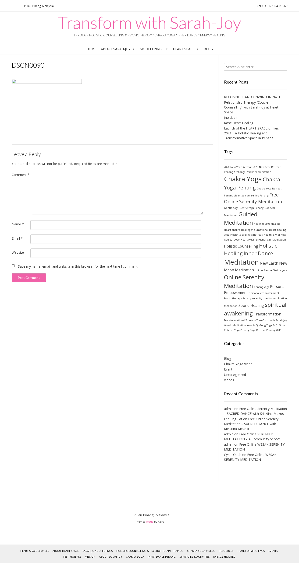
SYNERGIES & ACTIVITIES (194, 556)
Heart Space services (34, 551)
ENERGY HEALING (224, 556)
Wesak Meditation (235, 325)
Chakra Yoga (243, 178)
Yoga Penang (241, 330)
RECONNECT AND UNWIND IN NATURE (254, 97)
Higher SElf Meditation (272, 239)
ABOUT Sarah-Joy (115, 49)
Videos (229, 380)
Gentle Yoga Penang (251, 208)
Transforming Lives (251, 551)
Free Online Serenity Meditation (253, 198)
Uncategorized (235, 374)
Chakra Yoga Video (238, 364)
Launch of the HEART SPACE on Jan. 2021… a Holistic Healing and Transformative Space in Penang (251, 133)
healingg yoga (262, 223)
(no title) (230, 117)
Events (273, 551)
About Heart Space (66, 551)
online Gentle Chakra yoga (271, 270)
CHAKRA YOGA (135, 556)
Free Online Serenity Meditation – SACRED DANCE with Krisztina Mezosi (251, 424)
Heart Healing (249, 239)
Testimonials (72, 556)
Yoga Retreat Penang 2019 (265, 330)
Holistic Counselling (241, 246)
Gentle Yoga (231, 208)
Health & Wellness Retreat (246, 234)
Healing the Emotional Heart (258, 229)
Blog (208, 49)
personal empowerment (264, 293)
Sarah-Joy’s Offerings (97, 551)
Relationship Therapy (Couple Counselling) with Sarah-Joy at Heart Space (251, 107)
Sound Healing (251, 305)
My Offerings (152, 49)
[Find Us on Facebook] (10, 6)
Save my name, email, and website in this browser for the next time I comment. (78, 266)
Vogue (149, 521)
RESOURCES (226, 551)
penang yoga (261, 287)
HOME (91, 49)
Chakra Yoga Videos (201, 551)
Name (18, 224)
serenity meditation (264, 298)
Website (18, 252)
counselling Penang (256, 195)
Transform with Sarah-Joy (149, 22)
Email (17, 238)
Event (228, 369)
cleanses (239, 195)
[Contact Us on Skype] (16, 6)
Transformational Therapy (240, 320)
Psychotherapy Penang (237, 298)
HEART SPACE (183, 49)
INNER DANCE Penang (162, 556)
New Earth (269, 263)
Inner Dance (258, 253)
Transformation (267, 314)
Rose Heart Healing (238, 123)
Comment (21, 174)
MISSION (90, 556)
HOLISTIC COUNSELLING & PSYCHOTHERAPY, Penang (149, 551)
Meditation (241, 262)
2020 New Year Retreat (238, 167)
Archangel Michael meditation (252, 172)
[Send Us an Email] (5, 6)
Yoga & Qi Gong (256, 325)
